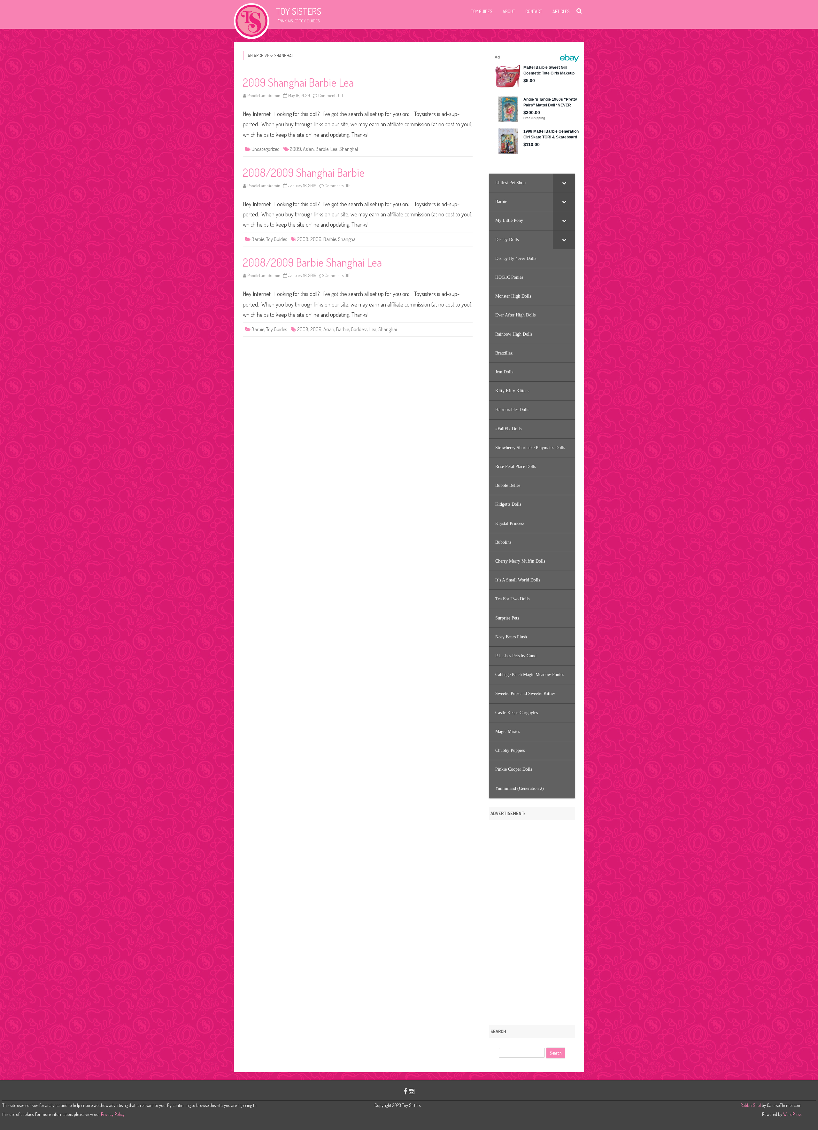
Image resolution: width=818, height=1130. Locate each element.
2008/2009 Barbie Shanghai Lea (312, 262)
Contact (533, 11)
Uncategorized (265, 149)
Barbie (322, 149)
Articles (561, 11)
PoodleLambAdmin (263, 95)
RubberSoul (750, 1105)
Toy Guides (481, 11)
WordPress (791, 1114)
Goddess (359, 329)
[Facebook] (405, 1091)
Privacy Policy (113, 1114)
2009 (295, 149)
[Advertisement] (532, 920)
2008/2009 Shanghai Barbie (304, 172)
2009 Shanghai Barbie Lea (298, 82)
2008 (302, 239)
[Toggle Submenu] (564, 183)
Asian (308, 149)
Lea (333, 149)
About (509, 11)
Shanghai (348, 149)
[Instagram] (411, 1091)
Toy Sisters (298, 11)
